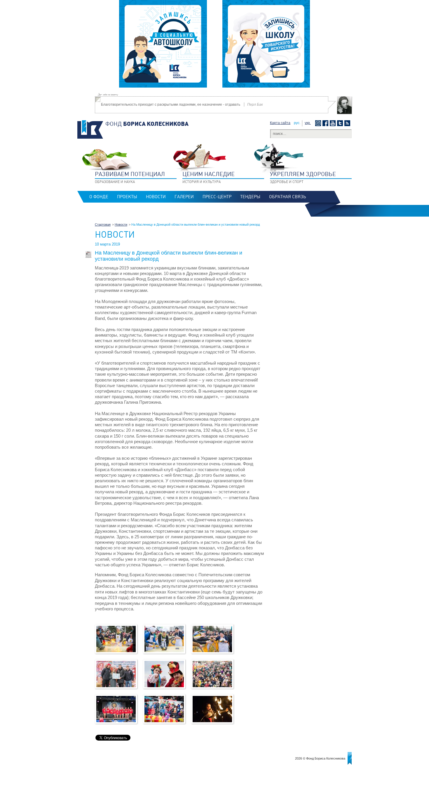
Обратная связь (287, 196)
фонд (147, 123)
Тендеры (250, 196)
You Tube (333, 123)
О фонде (98, 196)
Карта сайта (280, 123)
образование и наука (130, 177)
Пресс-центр (217, 196)
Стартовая (103, 224)
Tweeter (340, 123)
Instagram (318, 123)
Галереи (184, 196)
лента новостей (348, 123)
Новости (156, 196)
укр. (308, 123)
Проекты (127, 196)
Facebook (326, 123)
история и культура (208, 177)
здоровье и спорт (303, 177)
